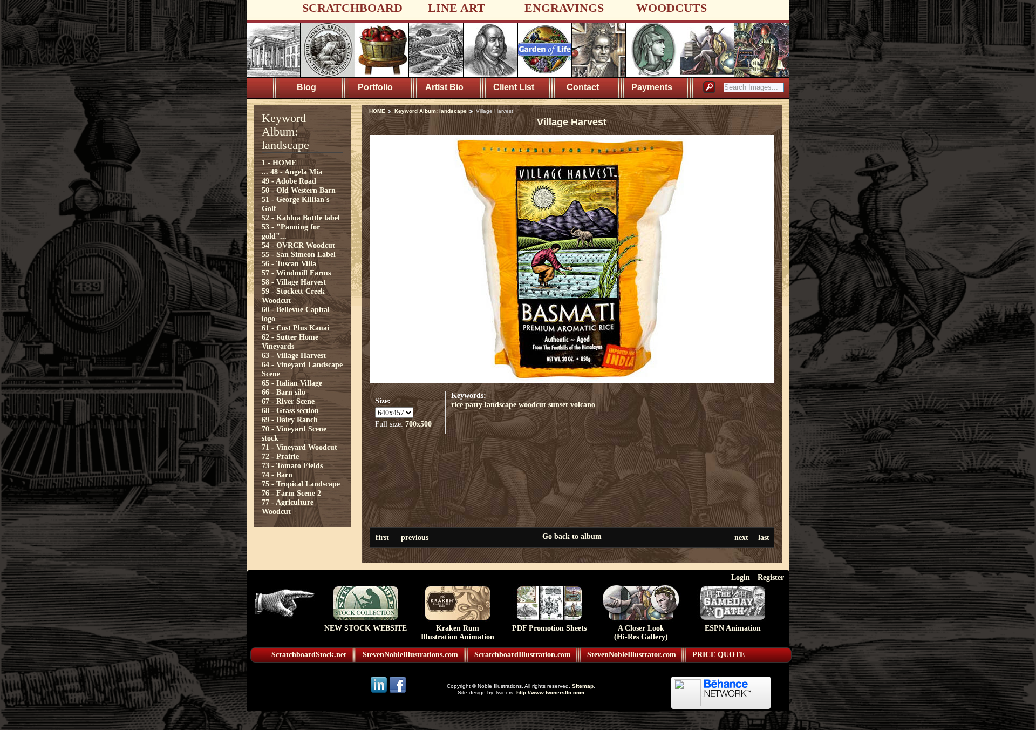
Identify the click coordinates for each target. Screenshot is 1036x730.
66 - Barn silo (283, 392)
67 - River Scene (288, 401)
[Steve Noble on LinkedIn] (379, 692)
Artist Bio (444, 87)
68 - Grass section (290, 410)
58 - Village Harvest (294, 282)
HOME (377, 111)
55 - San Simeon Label (299, 254)
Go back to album (572, 536)
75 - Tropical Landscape (301, 483)
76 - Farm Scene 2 (291, 493)
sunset (558, 404)
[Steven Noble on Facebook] (397, 692)
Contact (583, 87)
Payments (651, 87)
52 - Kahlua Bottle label (301, 217)
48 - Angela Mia (296, 171)
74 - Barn (277, 474)
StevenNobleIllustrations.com (410, 655)
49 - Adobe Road (289, 181)
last (763, 537)
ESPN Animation (733, 628)
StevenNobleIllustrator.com (631, 655)
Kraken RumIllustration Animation (457, 632)
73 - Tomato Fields (292, 465)
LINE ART (456, 8)
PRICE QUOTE (718, 655)
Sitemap (583, 686)
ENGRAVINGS (564, 8)
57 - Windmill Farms (296, 272)
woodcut (532, 404)
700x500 (418, 424)
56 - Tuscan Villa (289, 263)
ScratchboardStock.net (308, 655)
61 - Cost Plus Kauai (295, 327)
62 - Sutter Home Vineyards (290, 341)
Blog (306, 87)
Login (740, 577)
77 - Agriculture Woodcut (287, 507)
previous (414, 537)
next (741, 537)
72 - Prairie (280, 456)
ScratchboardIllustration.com (522, 655)
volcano (582, 404)
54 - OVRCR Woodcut (298, 245)
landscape (500, 404)
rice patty (466, 404)
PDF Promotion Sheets (549, 628)
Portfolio (375, 87)
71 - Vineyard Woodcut (299, 447)
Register (771, 577)
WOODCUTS (671, 8)
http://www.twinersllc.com (550, 692)
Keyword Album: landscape (430, 111)
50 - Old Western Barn (299, 190)
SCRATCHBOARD (352, 8)
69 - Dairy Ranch (290, 419)
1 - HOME (279, 162)
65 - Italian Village (292, 382)
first (382, 537)
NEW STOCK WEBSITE (365, 628)
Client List (513, 87)
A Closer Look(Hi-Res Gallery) (641, 632)
